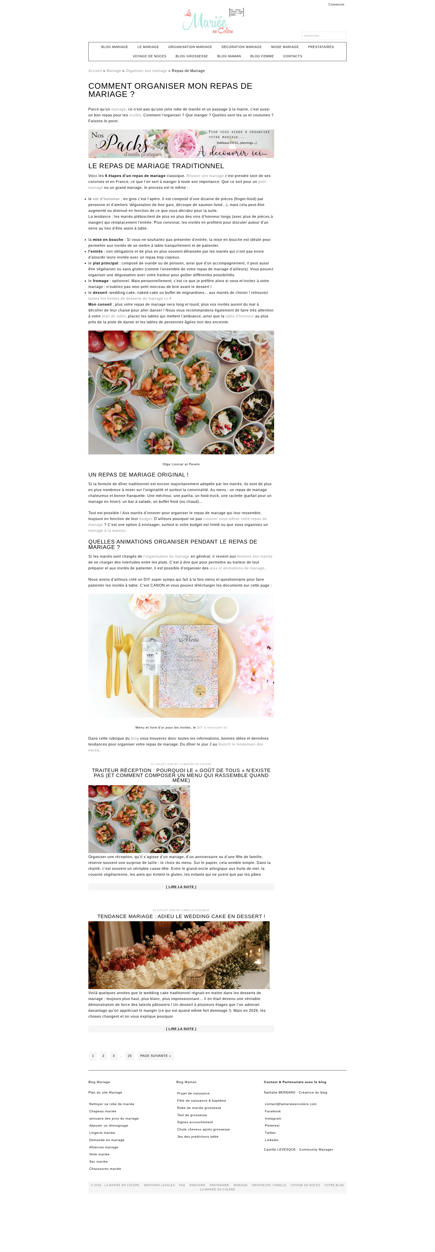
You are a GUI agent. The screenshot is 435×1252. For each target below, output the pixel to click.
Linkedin (272, 1140)
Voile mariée (99, 1154)
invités (135, 115)
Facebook (273, 1111)
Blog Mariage (99, 1082)
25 (130, 1056)
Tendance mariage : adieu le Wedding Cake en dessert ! (181, 916)
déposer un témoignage (108, 1125)
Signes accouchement (195, 1122)
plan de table (114, 316)
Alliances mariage (103, 1147)
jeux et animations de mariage (237, 568)
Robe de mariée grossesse (199, 1108)
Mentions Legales (159, 1185)
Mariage (113, 71)
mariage (118, 109)
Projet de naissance (193, 1093)
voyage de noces (305, 1185)
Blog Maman (186, 1082)
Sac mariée (98, 1161)
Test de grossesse (192, 1115)
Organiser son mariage (146, 71)
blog (135, 738)
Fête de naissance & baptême (201, 1100)
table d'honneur (240, 316)
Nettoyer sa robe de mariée (112, 1104)
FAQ (182, 1185)
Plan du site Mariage (105, 1092)
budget (145, 519)
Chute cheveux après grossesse (203, 1129)
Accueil (95, 71)
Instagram (273, 1118)
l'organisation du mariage (166, 556)
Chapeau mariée (102, 1111)
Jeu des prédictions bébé (198, 1136)
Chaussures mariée (105, 1168)
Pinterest (272, 1125)
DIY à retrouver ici (212, 727)
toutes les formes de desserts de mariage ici (128, 298)
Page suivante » (155, 1056)
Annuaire (197, 1185)
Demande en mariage (107, 1140)
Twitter (270, 1132)
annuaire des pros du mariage (114, 1118)
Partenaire (219, 1185)
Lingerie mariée (102, 1132)
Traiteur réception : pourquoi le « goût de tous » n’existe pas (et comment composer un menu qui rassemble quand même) (181, 775)
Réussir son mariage (205, 176)
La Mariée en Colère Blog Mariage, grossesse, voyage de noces (217, 21)
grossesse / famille (269, 1185)
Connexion (336, 4)
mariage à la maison (106, 530)
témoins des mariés (255, 556)
